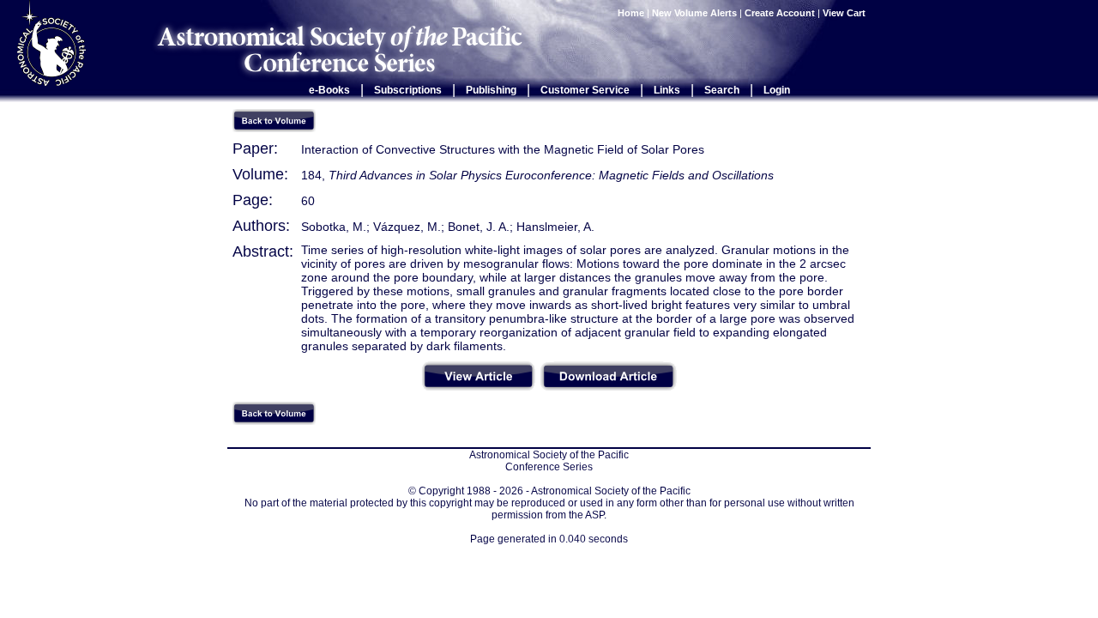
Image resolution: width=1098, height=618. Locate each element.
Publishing (491, 90)
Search (721, 90)
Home (631, 13)
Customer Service (585, 90)
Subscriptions (408, 90)
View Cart (845, 13)
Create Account (780, 13)
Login (776, 90)
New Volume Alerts (694, 13)
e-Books (329, 90)
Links (667, 90)
